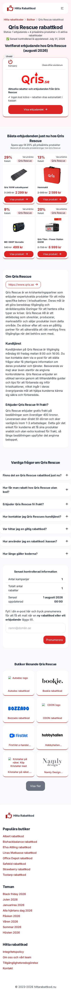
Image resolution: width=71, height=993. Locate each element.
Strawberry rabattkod (16, 869)
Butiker (31, 19)
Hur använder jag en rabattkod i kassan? (30, 541)
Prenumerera (54, 640)
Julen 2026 (10, 899)
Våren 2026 (10, 921)
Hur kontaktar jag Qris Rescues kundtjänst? (32, 516)
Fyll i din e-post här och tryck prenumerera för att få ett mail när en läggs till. (35, 615)
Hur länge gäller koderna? (20, 553)
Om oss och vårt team (17, 957)
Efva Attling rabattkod (17, 847)
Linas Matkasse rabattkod (20, 852)
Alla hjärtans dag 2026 (17, 910)
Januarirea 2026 (13, 905)
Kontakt (8, 968)
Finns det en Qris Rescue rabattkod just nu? (32, 475)
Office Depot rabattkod (17, 858)
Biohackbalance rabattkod (20, 841)
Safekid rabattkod (14, 863)
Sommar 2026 (12, 927)
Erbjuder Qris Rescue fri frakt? (23, 504)
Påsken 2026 (11, 916)
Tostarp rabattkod (14, 874)
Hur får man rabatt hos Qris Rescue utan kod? (30, 489)
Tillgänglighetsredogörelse (20, 962)
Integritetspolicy (13, 951)
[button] (62, 8)
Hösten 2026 (11, 932)
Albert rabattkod (13, 836)
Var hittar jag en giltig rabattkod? (25, 529)
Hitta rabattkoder (13, 19)
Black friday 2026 (14, 894)
